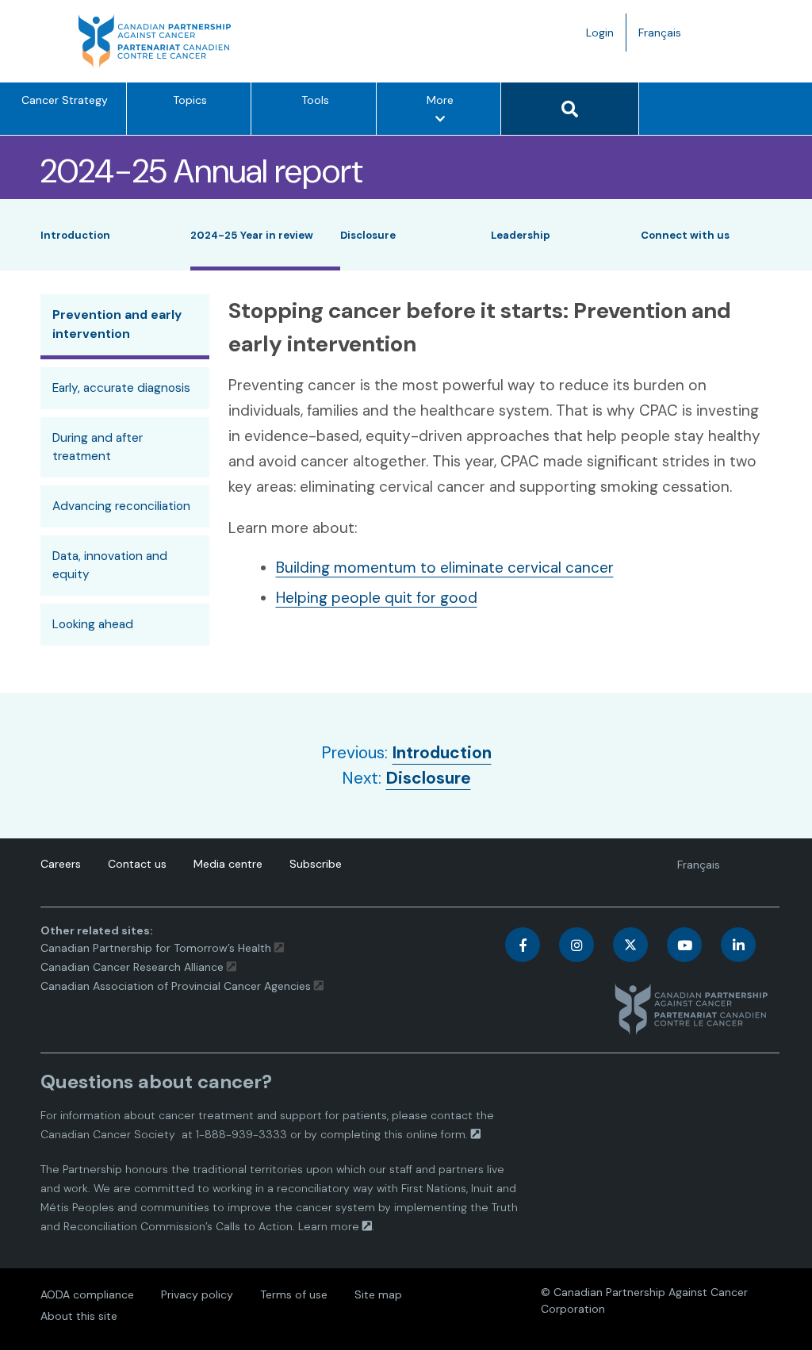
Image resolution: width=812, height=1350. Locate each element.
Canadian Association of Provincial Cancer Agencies (175, 986)
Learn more (328, 1226)
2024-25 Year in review (251, 235)
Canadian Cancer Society (107, 1134)
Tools (315, 100)
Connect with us (685, 235)
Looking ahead (92, 624)
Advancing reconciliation (121, 506)
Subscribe (315, 864)
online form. (437, 1134)
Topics (190, 100)
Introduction (75, 235)
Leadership (520, 235)
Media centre (227, 864)
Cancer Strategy (64, 100)
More (445, 113)
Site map (378, 1294)
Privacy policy (197, 1294)
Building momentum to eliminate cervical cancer (445, 567)
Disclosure (368, 235)
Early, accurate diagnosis (121, 388)
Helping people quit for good (376, 598)
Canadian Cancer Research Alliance (132, 967)
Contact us (137, 864)
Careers (60, 864)
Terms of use (293, 1294)
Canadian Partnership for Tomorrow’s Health (157, 948)
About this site (78, 1316)
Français (665, 38)
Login (600, 32)
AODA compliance (87, 1294)
